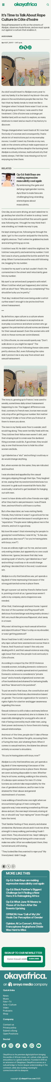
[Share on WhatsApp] (30, 47)
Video (6, 1007)
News (5, 996)
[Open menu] (3, 4)
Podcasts (7, 1011)
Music (6, 999)
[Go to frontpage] (25, 4)
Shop (5, 1014)
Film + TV (7, 1001)
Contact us (8, 1024)
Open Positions (10, 1033)
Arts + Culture (9, 1004)
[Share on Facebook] (21, 47)
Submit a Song (10, 1030)
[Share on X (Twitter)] (25, 47)
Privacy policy (9, 1027)
